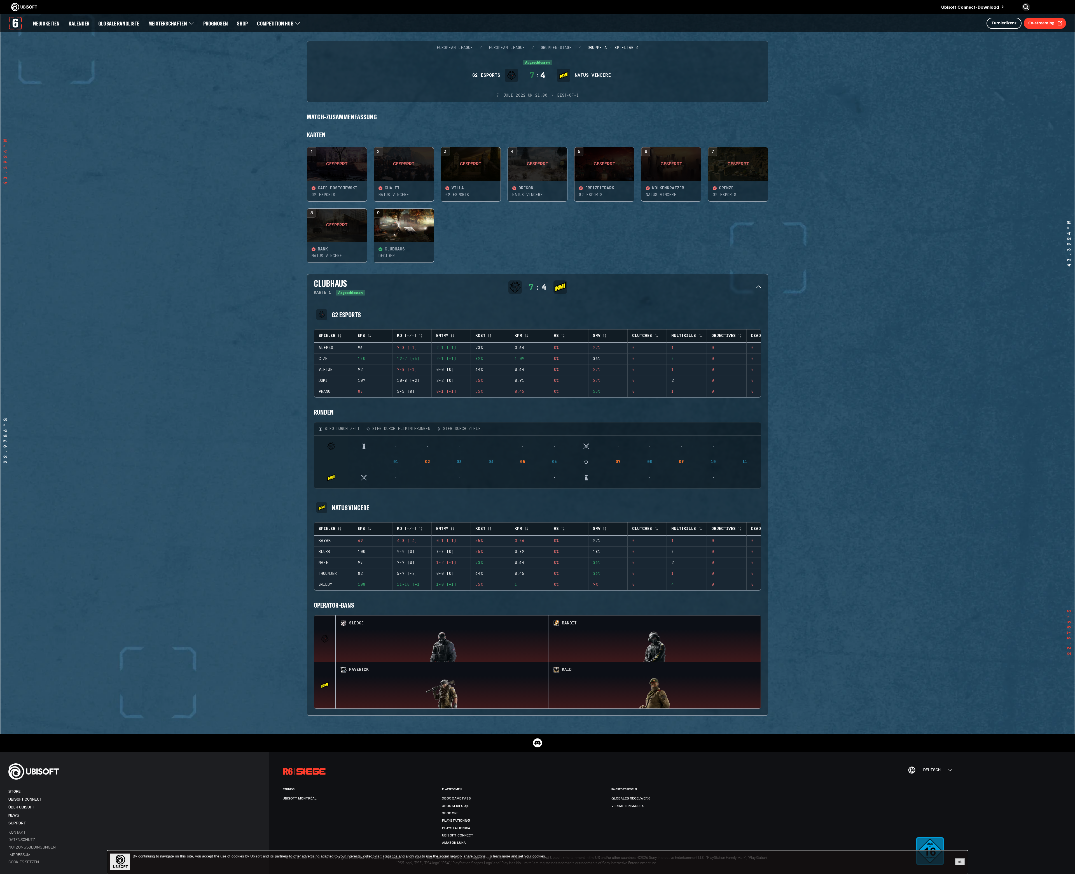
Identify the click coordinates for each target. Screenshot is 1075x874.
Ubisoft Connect (25, 799)
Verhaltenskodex (627, 806)
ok (960, 861)
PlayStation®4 (456, 828)
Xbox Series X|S (455, 806)
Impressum (19, 854)
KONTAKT (16, 832)
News (13, 815)
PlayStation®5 (456, 820)
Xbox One (450, 813)
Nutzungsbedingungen (32, 847)
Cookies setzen (23, 861)
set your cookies (531, 856)
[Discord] (537, 743)
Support (17, 823)
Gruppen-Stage (556, 48)
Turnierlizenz (1004, 22)
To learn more (499, 856)
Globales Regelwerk (630, 798)
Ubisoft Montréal (300, 798)
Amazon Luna (454, 843)
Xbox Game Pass (456, 798)
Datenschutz (21, 839)
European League (455, 48)
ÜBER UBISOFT (21, 807)
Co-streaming (1041, 22)
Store (14, 791)
